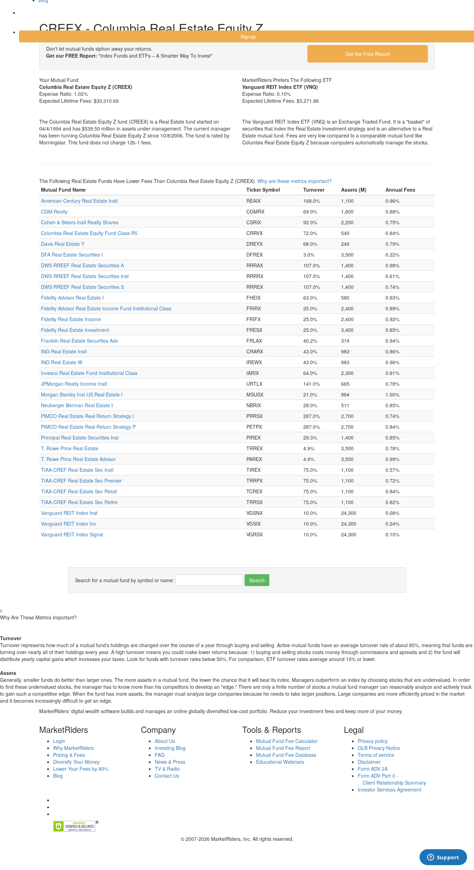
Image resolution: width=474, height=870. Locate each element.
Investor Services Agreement (389, 789)
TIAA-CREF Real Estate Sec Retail (79, 491)
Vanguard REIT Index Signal (72, 534)
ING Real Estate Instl (64, 351)
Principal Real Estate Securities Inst (80, 437)
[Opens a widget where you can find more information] (443, 858)
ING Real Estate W (61, 362)
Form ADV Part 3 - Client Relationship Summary (392, 779)
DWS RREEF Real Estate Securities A (82, 265)
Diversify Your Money (76, 761)
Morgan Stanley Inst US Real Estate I (81, 394)
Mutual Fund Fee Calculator (287, 740)
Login (31, 17)
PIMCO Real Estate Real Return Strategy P (88, 426)
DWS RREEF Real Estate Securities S (82, 286)
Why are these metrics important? (294, 180)
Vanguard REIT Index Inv (68, 523)
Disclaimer (369, 761)
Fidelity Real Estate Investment (75, 329)
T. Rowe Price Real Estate (69, 448)
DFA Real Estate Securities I (72, 254)
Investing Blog (170, 747)
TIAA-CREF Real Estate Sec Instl (77, 469)
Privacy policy (373, 740)
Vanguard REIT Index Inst (69, 512)
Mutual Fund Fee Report (283, 747)
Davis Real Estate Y (62, 243)
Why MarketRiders (73, 747)
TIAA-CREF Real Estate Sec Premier (81, 480)
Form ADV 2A (373, 768)
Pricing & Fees (69, 754)
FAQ (159, 754)
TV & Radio (167, 768)
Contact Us (167, 775)
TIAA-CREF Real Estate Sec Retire (79, 502)
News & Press (170, 761)
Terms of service (376, 754)
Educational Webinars (280, 761)
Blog (58, 775)
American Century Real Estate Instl (79, 200)
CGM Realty (54, 211)
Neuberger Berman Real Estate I (77, 405)
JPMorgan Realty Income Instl (74, 383)
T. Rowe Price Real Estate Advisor (78, 458)
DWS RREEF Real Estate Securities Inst (85, 276)
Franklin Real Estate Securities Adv (79, 340)
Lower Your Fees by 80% (80, 768)
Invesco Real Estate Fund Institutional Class (89, 372)
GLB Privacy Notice (379, 747)
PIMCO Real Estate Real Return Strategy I (87, 415)
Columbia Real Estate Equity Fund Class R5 (89, 232)
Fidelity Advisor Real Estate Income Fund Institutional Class (106, 308)
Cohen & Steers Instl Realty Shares (79, 222)
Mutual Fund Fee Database (286, 754)
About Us (165, 740)
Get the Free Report (368, 53)
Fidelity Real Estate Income (71, 319)
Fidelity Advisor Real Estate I (72, 297)
